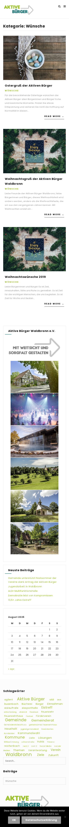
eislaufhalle (11, 708)
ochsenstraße (28, 742)
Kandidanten (47, 729)
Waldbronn (18, 754)
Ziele (40, 755)
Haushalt (10, 729)
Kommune (15, 737)
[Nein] (65, 816)
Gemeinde (15, 720)
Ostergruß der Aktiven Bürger (28, 86)
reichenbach (12, 746)
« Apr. (11, 669)
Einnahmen (55, 704)
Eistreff (46, 708)
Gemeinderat (42, 720)
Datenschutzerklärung (41, 820)
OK (14, 820)
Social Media (46, 746)
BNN (59, 700)
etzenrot (23, 712)
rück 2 (26, 746)
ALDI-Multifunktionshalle (23, 591)
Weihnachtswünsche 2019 (25, 277)
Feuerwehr (47, 711)
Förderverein (43, 716)
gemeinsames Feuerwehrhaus (43, 725)
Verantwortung (37, 750)
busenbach (11, 704)
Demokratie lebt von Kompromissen (30, 595)
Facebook (34, 712)
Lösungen (45, 738)
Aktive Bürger (31, 699)
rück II (34, 746)
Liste (32, 737)
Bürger (40, 704)
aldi (51, 699)
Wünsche (12, 90)
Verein (56, 750)
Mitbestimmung (11, 742)
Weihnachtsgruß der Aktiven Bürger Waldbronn (34, 181)
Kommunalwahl (29, 733)
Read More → (54, 116)
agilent (8, 699)
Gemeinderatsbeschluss (15, 725)
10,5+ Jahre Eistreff (19, 600)
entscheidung (10, 712)
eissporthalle (30, 708)
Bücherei (27, 704)
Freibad (29, 716)
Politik (40, 741)
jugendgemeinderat (30, 729)
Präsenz (51, 742)
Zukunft (53, 755)
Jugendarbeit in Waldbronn (25, 586)
